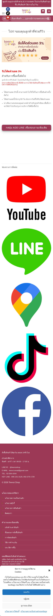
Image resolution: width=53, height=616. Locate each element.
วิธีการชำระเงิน (11, 543)
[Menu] (3, 13)
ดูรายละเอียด (26, 606)
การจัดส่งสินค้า (11, 538)
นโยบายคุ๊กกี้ (10, 503)
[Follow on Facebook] (8, 9)
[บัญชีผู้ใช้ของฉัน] (49, 11)
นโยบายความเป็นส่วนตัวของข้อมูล (34, 611)
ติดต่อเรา (8, 513)
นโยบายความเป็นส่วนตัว (14, 498)
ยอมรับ (26, 592)
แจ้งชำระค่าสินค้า (12, 527)
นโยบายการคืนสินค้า (13, 508)
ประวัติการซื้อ (10, 548)
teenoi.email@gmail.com (18, 470)
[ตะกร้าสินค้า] (43, 11)
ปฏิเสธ (26, 599)
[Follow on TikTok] (8, 13)
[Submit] (48, 18)
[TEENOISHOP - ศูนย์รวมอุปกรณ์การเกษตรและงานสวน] (26, 11)
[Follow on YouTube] (8, 17)
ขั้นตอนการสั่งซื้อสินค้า (14, 533)
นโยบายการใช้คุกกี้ (12, 611)
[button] (49, 570)
